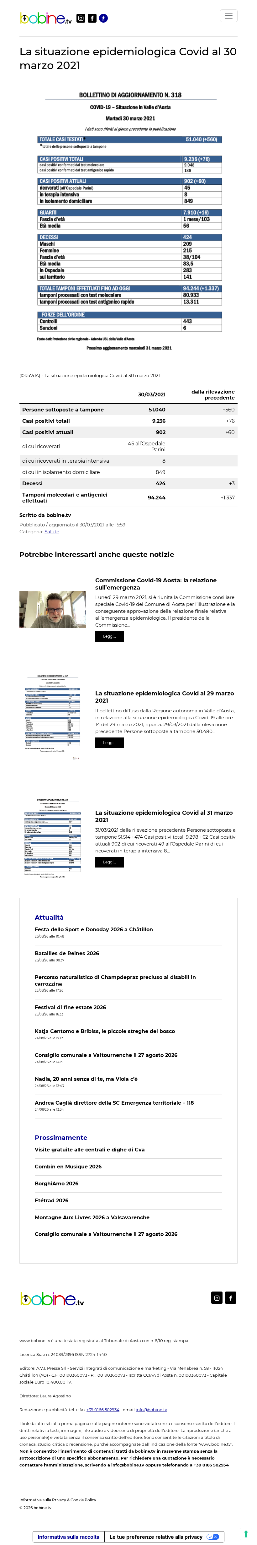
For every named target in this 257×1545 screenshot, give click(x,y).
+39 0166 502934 (103, 1409)
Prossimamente (61, 1137)
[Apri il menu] (229, 15)
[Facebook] (92, 18)
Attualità (49, 917)
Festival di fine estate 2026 (70, 1007)
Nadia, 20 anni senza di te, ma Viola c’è (86, 1079)
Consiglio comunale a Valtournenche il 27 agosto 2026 (106, 1055)
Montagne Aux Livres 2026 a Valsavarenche (92, 1218)
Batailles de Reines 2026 (67, 953)
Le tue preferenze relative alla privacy (156, 1537)
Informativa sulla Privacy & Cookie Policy (57, 1500)
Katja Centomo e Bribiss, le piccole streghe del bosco (105, 1031)
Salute (52, 532)
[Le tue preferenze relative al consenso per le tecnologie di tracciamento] (246, 1534)
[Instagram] (80, 18)
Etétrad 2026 (51, 1201)
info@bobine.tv (151, 1409)
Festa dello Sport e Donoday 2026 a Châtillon (94, 930)
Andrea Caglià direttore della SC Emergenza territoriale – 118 (114, 1103)
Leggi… (109, 636)
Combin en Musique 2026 (68, 1167)
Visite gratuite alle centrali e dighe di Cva (90, 1150)
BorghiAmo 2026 (56, 1184)
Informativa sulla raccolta (68, 1537)
